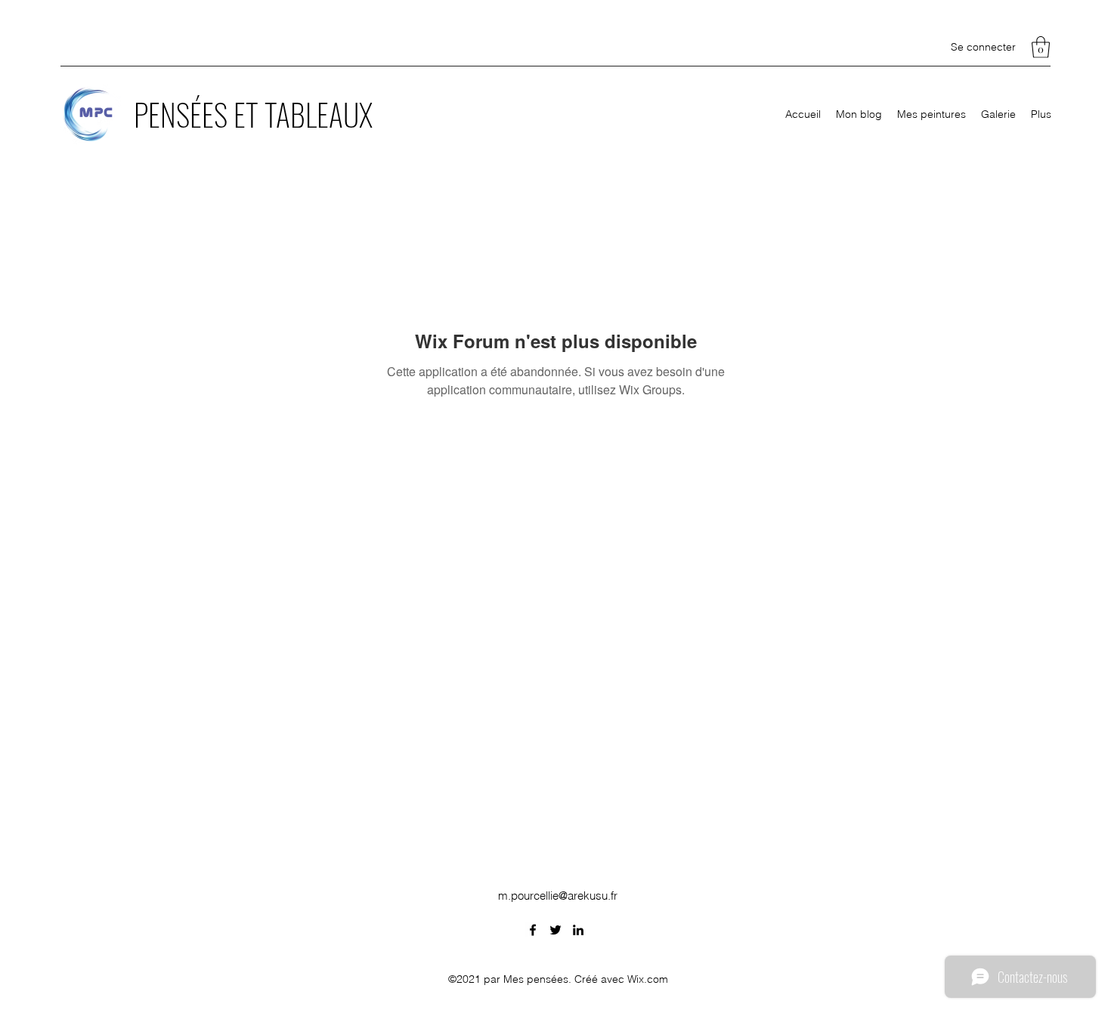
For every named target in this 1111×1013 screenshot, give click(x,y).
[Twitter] (555, 929)
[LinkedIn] (578, 929)
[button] (1041, 47)
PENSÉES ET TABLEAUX (253, 114)
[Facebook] (532, 929)
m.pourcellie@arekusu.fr (557, 895)
